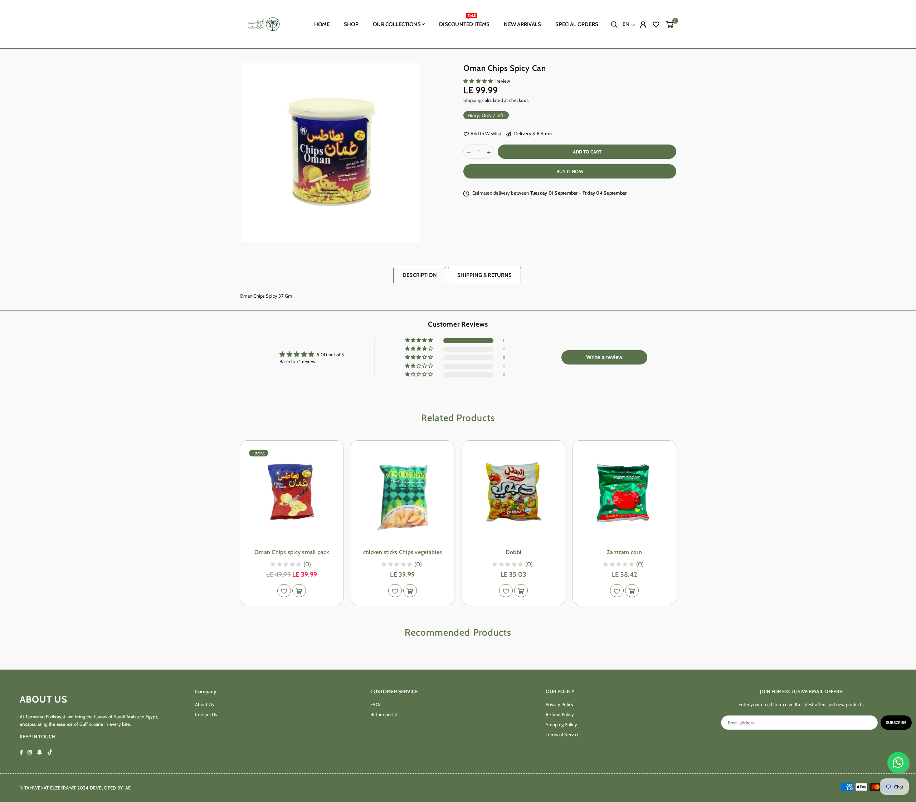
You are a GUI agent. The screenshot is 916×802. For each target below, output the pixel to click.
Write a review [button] (604, 357)
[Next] (684, 523)
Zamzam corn (624, 552)
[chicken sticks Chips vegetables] (402, 492)
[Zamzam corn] (624, 492)
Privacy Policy (560, 704)
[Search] (614, 24)
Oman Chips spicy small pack (291, 552)
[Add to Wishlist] (284, 590)
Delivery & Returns (532, 134)
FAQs (375, 704)
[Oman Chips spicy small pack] (292, 492)
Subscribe (896, 722)
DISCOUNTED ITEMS (464, 21)
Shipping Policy (561, 724)
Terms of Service (563, 734)
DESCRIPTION (420, 275)
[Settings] (643, 24)
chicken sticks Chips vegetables (402, 552)
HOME (322, 24)
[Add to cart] (299, 590)
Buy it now (569, 171)
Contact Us (206, 714)
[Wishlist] (656, 24)
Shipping (472, 100)
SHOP (351, 24)
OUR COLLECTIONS (397, 24)
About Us (204, 704)
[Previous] (231, 523)
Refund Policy (560, 714)
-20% (259, 453)
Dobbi (513, 552)
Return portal (383, 714)
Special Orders (576, 24)
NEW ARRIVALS (522, 24)
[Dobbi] (513, 492)
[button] (669, 24)
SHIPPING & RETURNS (484, 275)
